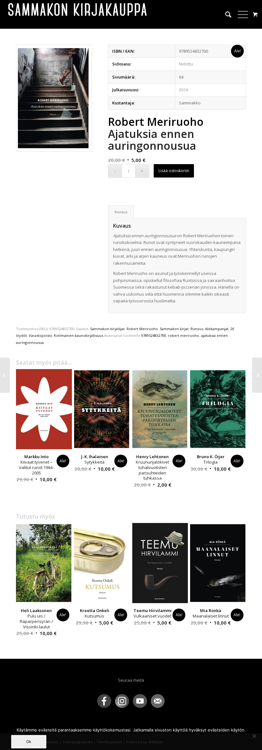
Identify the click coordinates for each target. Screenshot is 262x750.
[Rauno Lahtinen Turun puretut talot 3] (257, 375)
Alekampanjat (216, 328)
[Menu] (240, 14)
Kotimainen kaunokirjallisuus (78, 335)
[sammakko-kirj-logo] (78, 14)
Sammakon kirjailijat (107, 328)
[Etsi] (225, 14)
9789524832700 (153, 335)
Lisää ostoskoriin (173, 170)
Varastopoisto (40, 335)
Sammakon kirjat (174, 328)
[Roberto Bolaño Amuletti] (5, 375)
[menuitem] (225, 14)
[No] (254, 736)
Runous (196, 328)
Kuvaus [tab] (121, 211)
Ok (28, 741)
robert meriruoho (183, 335)
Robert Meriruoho (142, 328)
